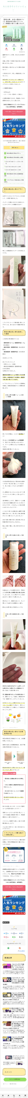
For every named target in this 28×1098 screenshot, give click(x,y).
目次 (13, 147)
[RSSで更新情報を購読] (20, 948)
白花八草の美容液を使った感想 (13, 170)
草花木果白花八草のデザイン (14, 153)
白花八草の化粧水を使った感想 (13, 166)
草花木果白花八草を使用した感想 (15, 157)
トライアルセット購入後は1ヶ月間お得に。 (14, 181)
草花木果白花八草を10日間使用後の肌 (13, 174)
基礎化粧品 (6, 922)
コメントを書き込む (14, 1079)
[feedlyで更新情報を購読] (8, 948)
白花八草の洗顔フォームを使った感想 (14, 162)
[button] (21, 49)
